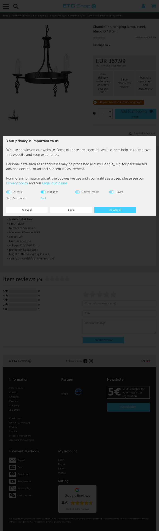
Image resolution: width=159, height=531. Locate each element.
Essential (18, 192)
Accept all (115, 209)
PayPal (120, 192)
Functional (19, 198)
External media (90, 192)
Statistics (52, 192)
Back (43, 198)
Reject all (27, 209)
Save (71, 209)
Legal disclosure (54, 183)
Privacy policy (17, 183)
